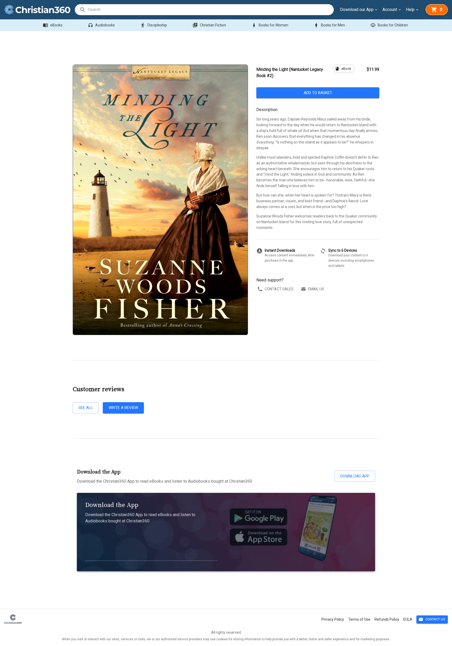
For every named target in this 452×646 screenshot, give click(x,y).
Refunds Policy (387, 619)
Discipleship (153, 25)
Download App (354, 476)
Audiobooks (101, 25)
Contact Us (432, 619)
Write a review (123, 407)
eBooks (53, 25)
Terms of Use (359, 619)
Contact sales (279, 289)
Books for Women (269, 25)
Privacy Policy (332, 619)
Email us (316, 289)
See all (85, 407)
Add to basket (318, 92)
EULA (407, 619)
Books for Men (329, 25)
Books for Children (389, 25)
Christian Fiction (209, 25)
